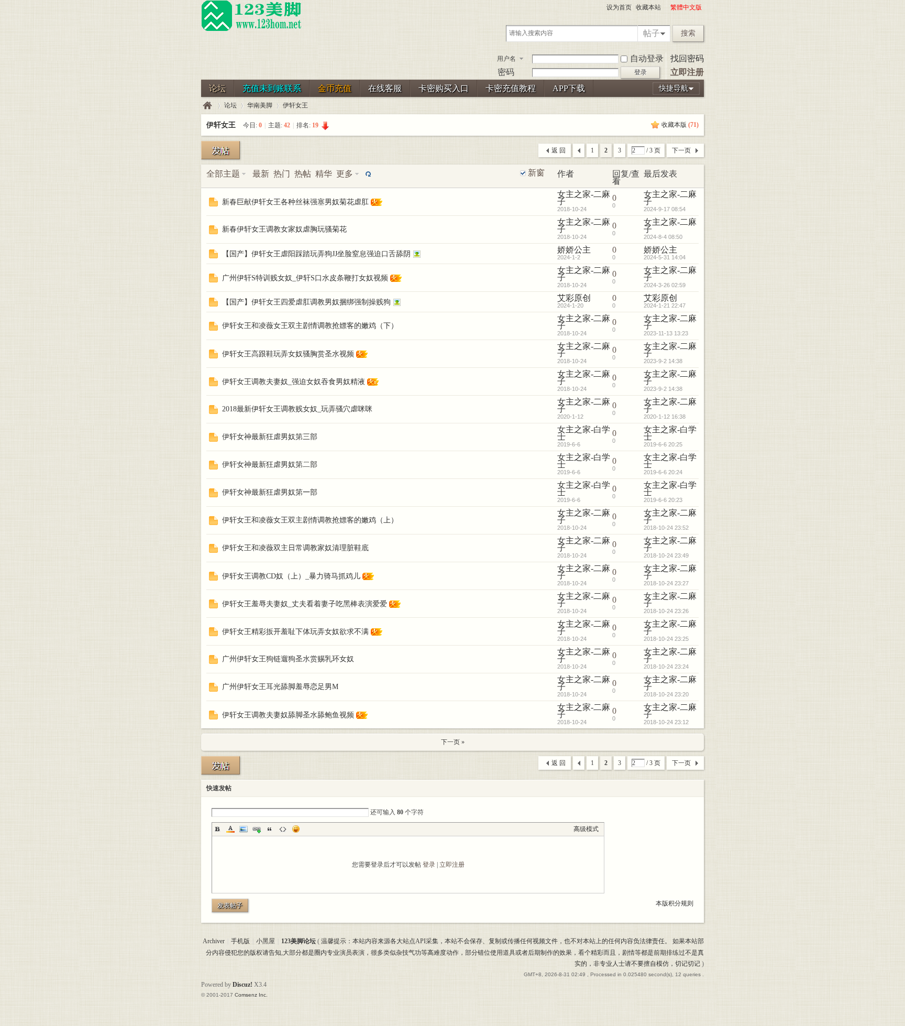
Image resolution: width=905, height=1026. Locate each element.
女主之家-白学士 (583, 433)
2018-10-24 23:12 (666, 722)
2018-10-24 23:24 (666, 666)
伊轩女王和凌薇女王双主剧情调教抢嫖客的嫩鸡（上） (310, 520)
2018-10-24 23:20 (666, 694)
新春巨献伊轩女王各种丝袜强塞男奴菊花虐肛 (295, 202)
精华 (323, 173)
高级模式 (586, 829)
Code (283, 829)
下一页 (681, 150)
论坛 (217, 88)
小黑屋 (265, 941)
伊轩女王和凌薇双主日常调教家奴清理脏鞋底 (295, 548)
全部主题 (223, 173)
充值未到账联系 (271, 88)
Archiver (214, 941)
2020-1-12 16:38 (665, 416)
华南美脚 (259, 105)
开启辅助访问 (665, 7)
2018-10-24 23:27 (666, 583)
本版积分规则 (674, 903)
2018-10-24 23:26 (666, 611)
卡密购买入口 (443, 88)
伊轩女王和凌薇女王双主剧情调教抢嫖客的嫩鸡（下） (310, 326)
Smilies (296, 829)
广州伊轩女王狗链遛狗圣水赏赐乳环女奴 (288, 659)
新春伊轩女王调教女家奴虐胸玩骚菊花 (284, 229)
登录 (429, 864)
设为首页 (619, 7)
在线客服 (385, 88)
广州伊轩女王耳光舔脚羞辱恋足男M (280, 687)
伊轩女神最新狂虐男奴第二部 (269, 464)
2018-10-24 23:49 (666, 555)
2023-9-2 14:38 (663, 361)
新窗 (536, 173)
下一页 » (453, 742)
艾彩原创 (574, 297)
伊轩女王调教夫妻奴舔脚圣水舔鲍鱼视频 (288, 715)
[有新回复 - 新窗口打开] (213, 203)
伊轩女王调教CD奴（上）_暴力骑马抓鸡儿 (291, 576)
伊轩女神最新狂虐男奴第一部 (269, 492)
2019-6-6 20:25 (663, 444)
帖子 (651, 33)
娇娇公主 (574, 249)
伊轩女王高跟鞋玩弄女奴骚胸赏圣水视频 (288, 354)
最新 (260, 173)
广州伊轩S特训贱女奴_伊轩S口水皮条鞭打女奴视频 (305, 278)
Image (243, 829)
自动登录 (647, 58)
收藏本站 (648, 7)
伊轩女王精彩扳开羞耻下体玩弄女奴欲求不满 (295, 632)
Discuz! (242, 984)
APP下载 (569, 88)
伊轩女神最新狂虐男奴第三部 (269, 437)
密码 (506, 72)
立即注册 (687, 72)
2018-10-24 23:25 (666, 639)
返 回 (558, 150)
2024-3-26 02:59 (665, 285)
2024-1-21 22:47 (665, 305)
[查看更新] (367, 173)
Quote (269, 829)
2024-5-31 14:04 (665, 257)
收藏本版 (680, 124)
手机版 (240, 941)
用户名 (506, 58)
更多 (344, 173)
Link (256, 829)
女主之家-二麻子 (583, 198)
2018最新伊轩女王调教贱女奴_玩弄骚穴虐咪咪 (297, 409)
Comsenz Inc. (251, 995)
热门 (281, 173)
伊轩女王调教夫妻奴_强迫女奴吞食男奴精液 (293, 382)
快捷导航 (673, 88)
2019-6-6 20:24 (663, 472)
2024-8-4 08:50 (663, 237)
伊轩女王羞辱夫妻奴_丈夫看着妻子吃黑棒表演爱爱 (304, 604)
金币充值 (334, 88)
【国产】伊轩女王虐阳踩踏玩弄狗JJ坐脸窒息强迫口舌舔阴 (316, 254)
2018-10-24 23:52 (666, 528)
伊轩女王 (295, 105)
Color (230, 829)
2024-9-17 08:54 (665, 209)
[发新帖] (220, 150)
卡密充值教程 (510, 88)
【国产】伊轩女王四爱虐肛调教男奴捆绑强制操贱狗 (306, 302)
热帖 (302, 173)
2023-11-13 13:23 (666, 333)
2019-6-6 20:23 (663, 500)
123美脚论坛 (207, 105)
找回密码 (687, 58)
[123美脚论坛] (251, 29)
